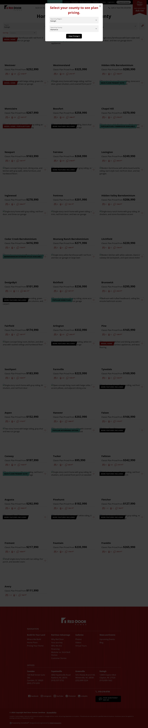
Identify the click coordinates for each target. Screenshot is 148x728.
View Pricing (74, 36)
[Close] (100, 6)
